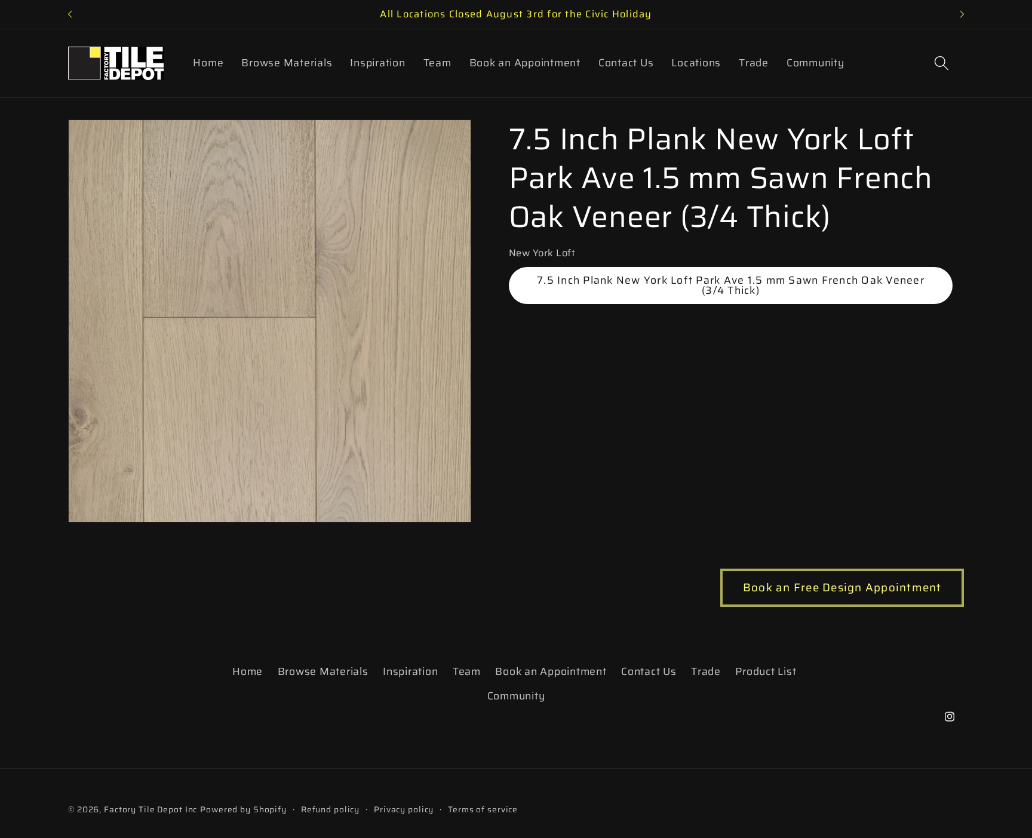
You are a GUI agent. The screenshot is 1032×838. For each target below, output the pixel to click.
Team (467, 671)
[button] (941, 63)
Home (247, 671)
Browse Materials (323, 671)
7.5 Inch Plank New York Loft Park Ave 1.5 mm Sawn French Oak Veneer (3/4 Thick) (730, 285)
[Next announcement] (962, 14)
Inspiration (410, 671)
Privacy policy (404, 809)
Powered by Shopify (243, 809)
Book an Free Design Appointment (842, 587)
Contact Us (649, 671)
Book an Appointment (550, 671)
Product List (765, 671)
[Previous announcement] (70, 14)
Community (516, 695)
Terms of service (483, 809)
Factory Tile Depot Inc (150, 809)
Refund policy (330, 809)
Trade (706, 671)
